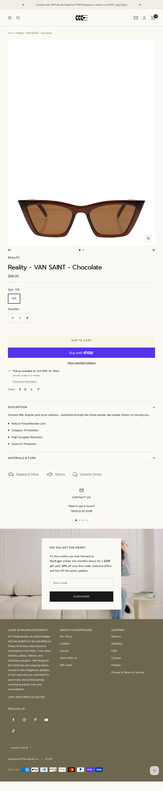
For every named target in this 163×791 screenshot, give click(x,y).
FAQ (114, 651)
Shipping (116, 643)
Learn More (121, 4)
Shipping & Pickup (27, 474)
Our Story (66, 636)
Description (17, 407)
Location (65, 643)
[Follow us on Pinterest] (35, 719)
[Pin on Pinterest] (25, 389)
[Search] (18, 18)
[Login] (144, 18)
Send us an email (81, 511)
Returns (60, 474)
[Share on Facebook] (20, 389)
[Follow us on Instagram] (24, 719)
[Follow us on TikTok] (13, 730)
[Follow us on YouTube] (46, 719)
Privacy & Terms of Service (127, 672)
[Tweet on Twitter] (31, 389)
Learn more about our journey (26, 697)
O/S (14, 298)
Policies (116, 665)
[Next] (153, 250)
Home (11, 33)
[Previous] (9, 250)
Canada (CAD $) (19, 747)
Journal (64, 651)
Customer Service (91, 474)
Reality (14, 258)
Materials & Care (22, 458)
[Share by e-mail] (38, 389)
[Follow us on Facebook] (13, 719)
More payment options (82, 363)
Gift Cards (66, 665)
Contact (116, 658)
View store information (25, 381)
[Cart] (153, 18)
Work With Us (69, 658)
